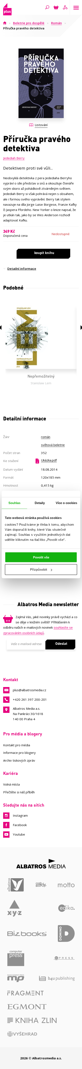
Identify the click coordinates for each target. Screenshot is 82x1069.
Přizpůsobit (38, 569)
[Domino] (66, 933)
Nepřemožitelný (41, 376)
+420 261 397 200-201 (30, 699)
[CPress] (64, 958)
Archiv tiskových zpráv (19, 760)
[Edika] (66, 908)
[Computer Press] (15, 958)
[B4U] (57, 978)
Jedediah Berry (14, 158)
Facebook (20, 825)
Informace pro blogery (19, 752)
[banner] (7, 14)
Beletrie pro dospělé (28, 23)
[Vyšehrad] (22, 1034)
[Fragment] (25, 993)
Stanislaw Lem (41, 383)
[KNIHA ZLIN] (32, 1020)
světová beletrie (53, 445)
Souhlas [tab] (14, 503)
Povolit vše (41, 557)
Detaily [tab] (40, 503)
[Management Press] (15, 978)
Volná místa (11, 784)
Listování (41, 125)
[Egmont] (27, 1007)
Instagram (20, 815)
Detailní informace (21, 268)
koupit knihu (44, 252)
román (45, 437)
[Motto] (66, 885)
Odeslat (61, 643)
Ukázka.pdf (49, 460)
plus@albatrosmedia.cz (29, 690)
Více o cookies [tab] (66, 503)
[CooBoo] (41, 885)
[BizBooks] (27, 933)
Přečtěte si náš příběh (19, 792)
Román (56, 23)
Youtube (19, 834)
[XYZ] (14, 908)
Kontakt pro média (16, 745)
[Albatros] (15, 885)
